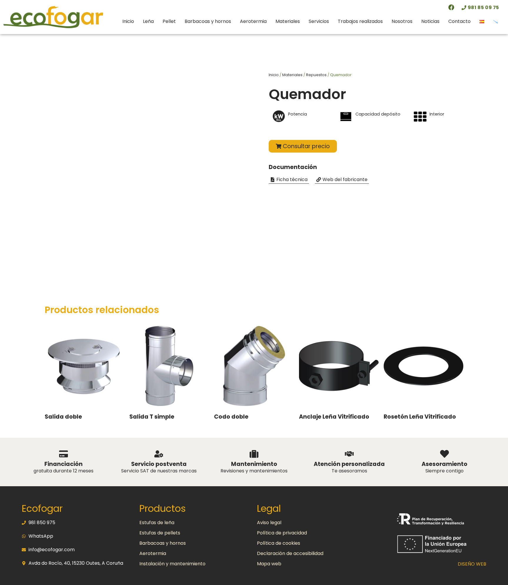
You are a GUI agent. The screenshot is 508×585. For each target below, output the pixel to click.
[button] (289, 180)
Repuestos (316, 74)
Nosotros (402, 21)
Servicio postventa (159, 464)
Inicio (128, 21)
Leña (148, 21)
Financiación (63, 464)
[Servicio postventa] (158, 453)
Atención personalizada (349, 464)
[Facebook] (451, 7)
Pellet (169, 21)
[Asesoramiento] (444, 453)
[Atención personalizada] (349, 453)
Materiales (287, 21)
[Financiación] (63, 453)
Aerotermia (253, 21)
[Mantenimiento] (254, 453)
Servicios (319, 21)
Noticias (430, 21)
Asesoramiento (444, 464)
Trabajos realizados (360, 21)
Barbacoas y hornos (208, 21)
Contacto (459, 21)
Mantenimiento (254, 464)
